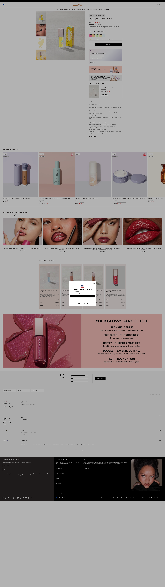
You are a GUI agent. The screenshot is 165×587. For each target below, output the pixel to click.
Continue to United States (82, 296)
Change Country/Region (82, 303)
